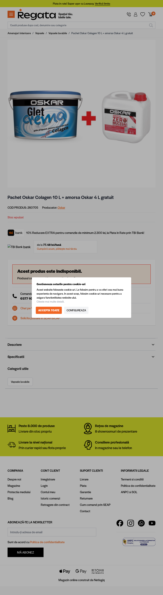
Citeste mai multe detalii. (50, 301)
